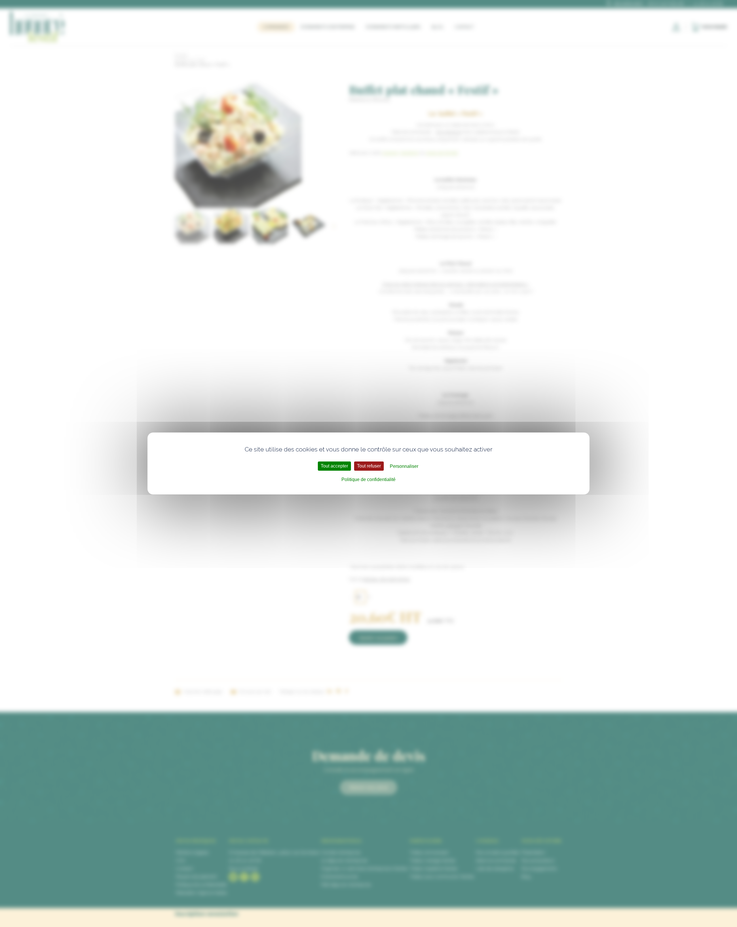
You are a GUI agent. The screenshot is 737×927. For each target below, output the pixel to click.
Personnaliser (404, 466)
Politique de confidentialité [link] (368, 479)
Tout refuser (369, 466)
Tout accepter (334, 466)
